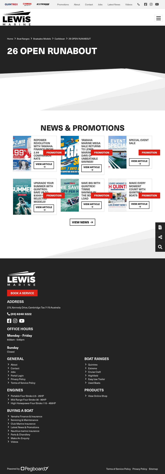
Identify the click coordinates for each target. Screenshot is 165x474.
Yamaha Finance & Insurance (26, 416)
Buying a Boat (20, 410)
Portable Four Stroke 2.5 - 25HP (27, 396)
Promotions (63, 4)
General (15, 358)
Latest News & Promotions (25, 427)
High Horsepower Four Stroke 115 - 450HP (33, 403)
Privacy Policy (18, 379)
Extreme (92, 368)
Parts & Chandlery (20, 434)
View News (80, 222)
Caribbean (60, 38)
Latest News (114, 4)
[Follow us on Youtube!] (22, 321)
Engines (15, 389)
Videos (128, 4)
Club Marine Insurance (23, 423)
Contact (89, 4)
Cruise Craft (94, 371)
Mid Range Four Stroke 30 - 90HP (28, 399)
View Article (44, 164)
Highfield (93, 375)
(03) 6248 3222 (21, 314)
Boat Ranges (96, 358)
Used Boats (94, 382)
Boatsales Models (42, 38)
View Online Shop (97, 396)
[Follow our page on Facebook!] (145, 4)
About (77, 4)
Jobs (100, 4)
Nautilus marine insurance (25, 431)
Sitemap (153, 468)
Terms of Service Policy (23, 382)
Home (10, 38)
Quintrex (92, 364)
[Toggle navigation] (159, 18)
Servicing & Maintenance (24, 420)
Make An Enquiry (20, 438)
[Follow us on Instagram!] (16, 321)
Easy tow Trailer (96, 379)
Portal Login (17, 375)
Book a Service (22, 293)
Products (94, 389)
